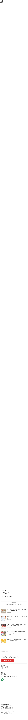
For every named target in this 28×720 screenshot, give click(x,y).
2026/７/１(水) (7, 596)
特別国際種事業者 (14, 602)
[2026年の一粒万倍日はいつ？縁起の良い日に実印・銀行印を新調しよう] (3, 641)
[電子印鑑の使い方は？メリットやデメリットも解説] (3, 618)
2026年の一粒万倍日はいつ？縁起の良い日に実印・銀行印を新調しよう (16, 640)
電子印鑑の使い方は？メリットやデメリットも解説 (17, 617)
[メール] (2, 679)
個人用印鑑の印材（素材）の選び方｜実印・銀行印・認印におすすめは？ (17, 610)
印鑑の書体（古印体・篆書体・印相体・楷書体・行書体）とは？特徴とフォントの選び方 (17, 625)
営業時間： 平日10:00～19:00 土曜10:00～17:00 (5, 592)
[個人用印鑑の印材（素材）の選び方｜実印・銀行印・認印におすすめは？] (3, 611)
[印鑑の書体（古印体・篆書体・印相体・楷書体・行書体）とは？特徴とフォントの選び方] (3, 626)
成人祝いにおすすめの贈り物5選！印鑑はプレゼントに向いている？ (16, 632)
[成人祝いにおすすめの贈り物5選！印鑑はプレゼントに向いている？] (3, 633)
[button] (7, 660)
